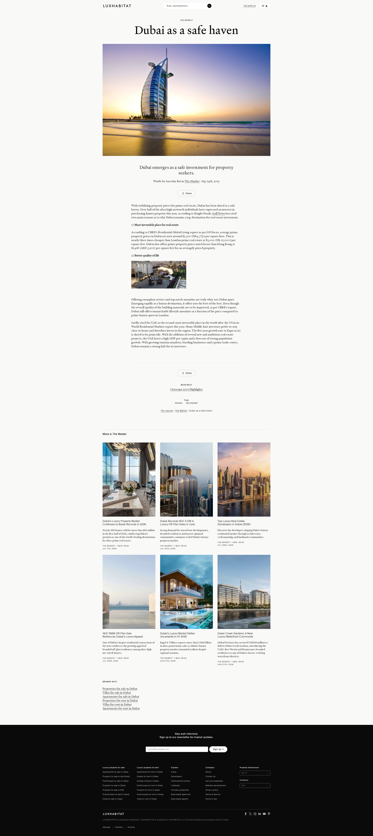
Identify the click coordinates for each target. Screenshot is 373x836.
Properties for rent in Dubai (120, 700)
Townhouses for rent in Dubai (150, 794)
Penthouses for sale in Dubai (116, 781)
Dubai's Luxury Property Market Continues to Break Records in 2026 (124, 523)
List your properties (214, 781)
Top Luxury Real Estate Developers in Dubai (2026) (234, 523)
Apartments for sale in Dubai (121, 696)
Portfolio (119, 827)
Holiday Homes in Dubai (148, 781)
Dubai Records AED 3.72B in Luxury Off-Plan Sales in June (177, 523)
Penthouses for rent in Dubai (150, 785)
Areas (173, 772)
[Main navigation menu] (264, 6)
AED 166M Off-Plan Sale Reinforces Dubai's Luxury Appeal (123, 635)
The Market (192, 181)
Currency (244, 780)
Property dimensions (249, 767)
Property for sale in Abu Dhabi (116, 776)
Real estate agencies (180, 794)
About (208, 772)
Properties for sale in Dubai (120, 688)
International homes (180, 781)
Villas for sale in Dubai (117, 692)
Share (189, 193)
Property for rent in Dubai (148, 790)
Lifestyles (175, 785)
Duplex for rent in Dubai (147, 776)
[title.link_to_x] (245, 813)
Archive (131, 827)
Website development (215, 785)
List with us (250, 5)
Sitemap (106, 827)
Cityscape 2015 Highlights (186, 389)
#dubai (179, 403)
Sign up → (218, 749)
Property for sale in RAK (113, 790)
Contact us (210, 776)
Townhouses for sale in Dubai (116, 794)
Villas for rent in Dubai (117, 704)
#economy (192, 403)
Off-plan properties (180, 790)
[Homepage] (117, 6)
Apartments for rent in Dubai (121, 708)
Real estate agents (179, 799)
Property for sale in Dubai (114, 785)
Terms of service (213, 794)
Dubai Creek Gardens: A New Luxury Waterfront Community (235, 635)
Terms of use (211, 799)
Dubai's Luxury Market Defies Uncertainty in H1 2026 (177, 635)
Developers (176, 776)
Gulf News (218, 213)
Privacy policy (211, 790)
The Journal (167, 410)
